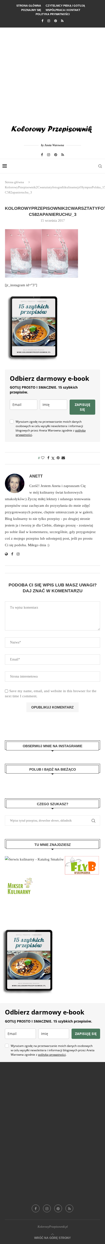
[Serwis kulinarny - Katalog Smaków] (34, 859)
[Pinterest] (55, 21)
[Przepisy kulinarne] (19, 878)
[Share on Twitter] (53, 458)
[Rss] (62, 21)
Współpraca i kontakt (63, 10)
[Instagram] (48, 21)
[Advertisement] (52, 72)
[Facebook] (42, 21)
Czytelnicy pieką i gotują (65, 5)
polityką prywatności (52, 1055)
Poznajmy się (31, 10)
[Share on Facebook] (48, 458)
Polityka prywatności (53, 14)
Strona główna (28, 5)
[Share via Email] (63, 458)
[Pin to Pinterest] (58, 458)
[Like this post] (42, 458)
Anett (36, 476)
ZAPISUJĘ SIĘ (82, 407)
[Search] (100, 166)
